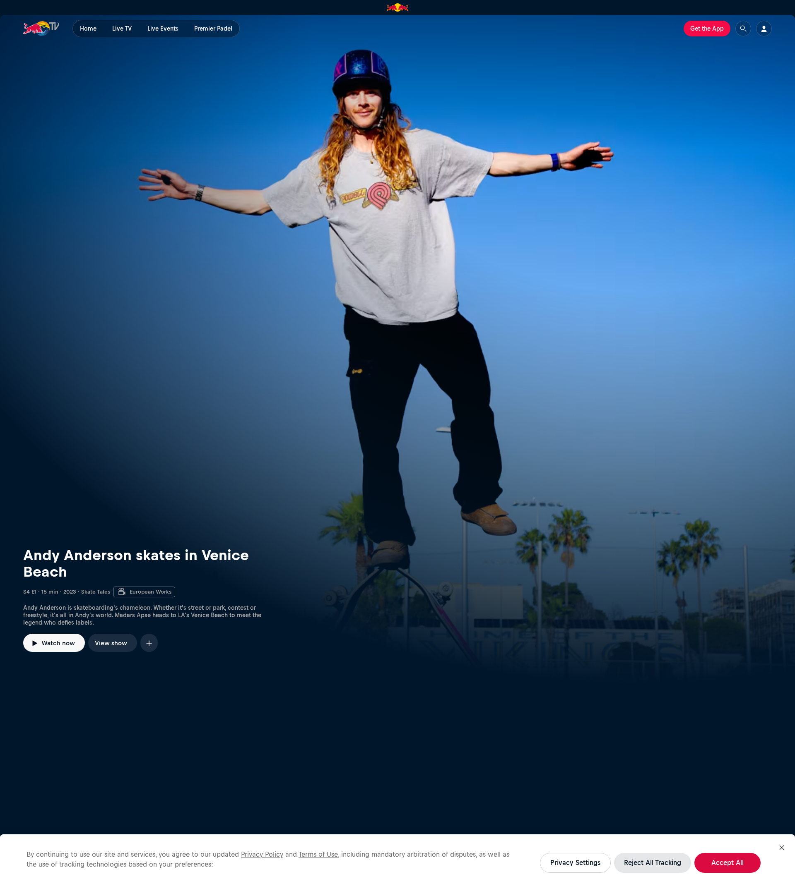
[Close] (781, 847)
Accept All (727, 862)
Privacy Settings (575, 862)
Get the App (707, 28)
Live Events (162, 28)
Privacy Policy (262, 854)
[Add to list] (149, 642)
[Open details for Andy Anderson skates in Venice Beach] (397, 349)
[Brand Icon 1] (398, 7)
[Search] (743, 28)
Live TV (122, 28)
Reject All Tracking (652, 862)
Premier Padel (213, 28)
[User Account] (764, 28)
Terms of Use (318, 854)
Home (88, 28)
